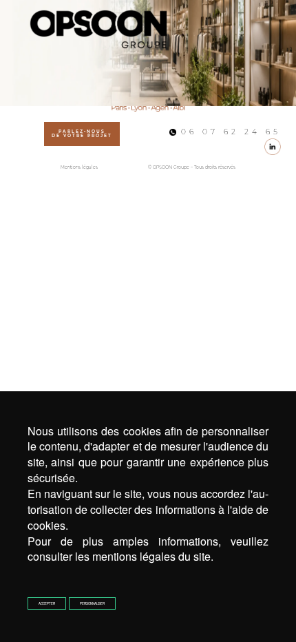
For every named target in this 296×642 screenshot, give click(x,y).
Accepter (47, 603)
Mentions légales (79, 167)
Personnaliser (92, 603)
